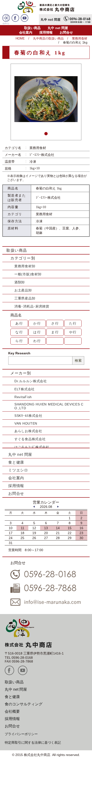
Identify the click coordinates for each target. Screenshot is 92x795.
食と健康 (16, 462)
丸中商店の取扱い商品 (48, 38)
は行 (37, 332)
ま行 (55, 332)
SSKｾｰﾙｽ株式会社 (28, 415)
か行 (37, 323)
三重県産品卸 (24, 298)
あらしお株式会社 (28, 431)
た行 (73, 323)
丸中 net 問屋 (58, 28)
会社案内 (25, 32)
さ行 (55, 323)
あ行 (19, 323)
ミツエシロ (18, 470)
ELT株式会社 (24, 389)
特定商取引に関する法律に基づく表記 (33, 742)
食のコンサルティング (23, 704)
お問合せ (66, 32)
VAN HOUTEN (25, 423)
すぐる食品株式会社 (30, 439)
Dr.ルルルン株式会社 (30, 381)
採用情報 (46, 32)
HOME (20, 38)
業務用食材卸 (24, 266)
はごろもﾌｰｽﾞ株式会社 (31, 447)
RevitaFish (23, 397)
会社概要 (12, 711)
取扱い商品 (32, 28)
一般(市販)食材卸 (27, 274)
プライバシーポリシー (21, 734)
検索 (78, 360)
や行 (73, 332)
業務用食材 (79, 38)
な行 (19, 332)
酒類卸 (19, 282)
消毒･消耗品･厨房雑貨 (31, 306)
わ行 (37, 341)
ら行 (19, 341)
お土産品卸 (23, 290)
